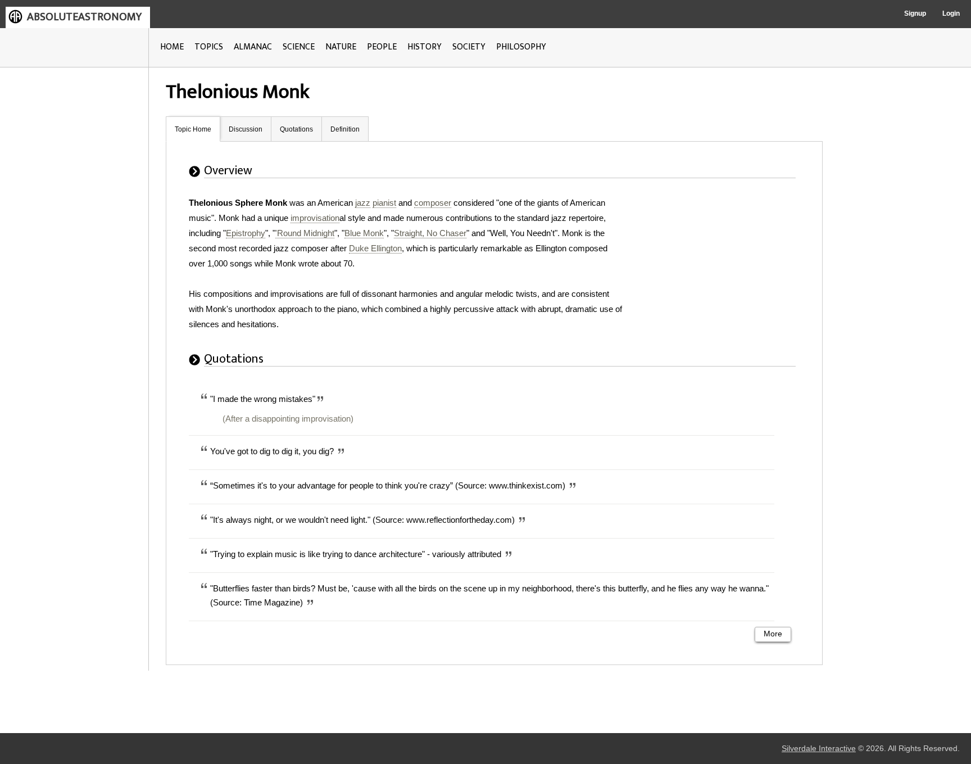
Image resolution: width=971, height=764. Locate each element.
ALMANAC (253, 47)
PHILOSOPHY (521, 47)
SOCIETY (469, 47)
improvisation (315, 218)
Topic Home (193, 129)
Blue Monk (364, 233)
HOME (172, 47)
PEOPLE (382, 47)
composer (432, 202)
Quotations (296, 129)
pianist (384, 202)
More (773, 634)
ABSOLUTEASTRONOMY (84, 16)
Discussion (245, 129)
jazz (362, 202)
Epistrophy (245, 233)
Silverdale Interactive (819, 748)
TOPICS (208, 47)
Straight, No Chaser (430, 233)
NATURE (340, 47)
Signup (915, 13)
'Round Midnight (304, 233)
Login (951, 13)
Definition (345, 129)
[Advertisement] (721, 265)
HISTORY (424, 47)
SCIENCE (299, 47)
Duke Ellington (375, 248)
